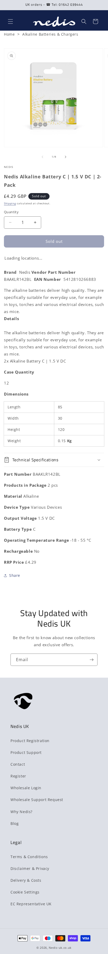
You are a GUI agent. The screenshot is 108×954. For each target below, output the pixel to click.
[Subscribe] (91, 660)
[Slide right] (65, 157)
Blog (14, 823)
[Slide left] (42, 157)
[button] (10, 21)
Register (18, 776)
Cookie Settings (25, 892)
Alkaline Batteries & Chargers (50, 34)
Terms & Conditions (29, 856)
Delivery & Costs (25, 880)
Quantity (11, 212)
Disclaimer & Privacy (29, 868)
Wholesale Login (25, 787)
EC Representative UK (31, 903)
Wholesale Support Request (36, 799)
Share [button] (14, 575)
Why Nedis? (21, 811)
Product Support (26, 752)
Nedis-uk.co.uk (60, 948)
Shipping (10, 203)
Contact (17, 764)
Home (9, 34)
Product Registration (30, 740)
